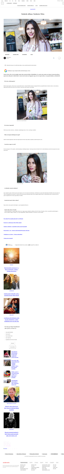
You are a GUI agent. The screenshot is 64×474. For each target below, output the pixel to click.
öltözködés (24, 54)
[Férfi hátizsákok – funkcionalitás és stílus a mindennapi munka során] (7, 381)
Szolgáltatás (52, 462)
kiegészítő (32, 9)
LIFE (29, 244)
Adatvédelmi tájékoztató (21, 453)
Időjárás (15, 3)
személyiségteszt (43, 5)
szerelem (11, 290)
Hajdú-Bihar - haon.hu (33, 468)
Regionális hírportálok (24, 462)
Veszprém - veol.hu (55, 467)
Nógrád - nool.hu (44, 467)
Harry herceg (30, 5)
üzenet (11, 264)
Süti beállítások (54, 454)
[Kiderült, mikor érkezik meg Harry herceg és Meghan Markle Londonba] (11, 394)
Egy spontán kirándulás (9, 332)
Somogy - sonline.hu (44, 468)
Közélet (31, 462)
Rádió (57, 462)
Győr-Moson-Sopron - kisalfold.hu (35, 467)
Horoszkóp (9, 3)
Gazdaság (36, 462)
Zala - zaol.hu (54, 468)
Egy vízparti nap (8, 337)
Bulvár (47, 462)
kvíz (37, 5)
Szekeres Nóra (16, 54)
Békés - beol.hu (22, 467)
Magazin (41, 462)
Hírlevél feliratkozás (9, 453)
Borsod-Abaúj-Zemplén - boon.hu (24, 468)
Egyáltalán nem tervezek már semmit (11, 339)
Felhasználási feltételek (34, 453)
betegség (11, 429)
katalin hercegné (21, 5)
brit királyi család (11, 403)
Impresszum (44, 453)
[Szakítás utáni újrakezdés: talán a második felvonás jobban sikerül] (11, 282)
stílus (32, 54)
